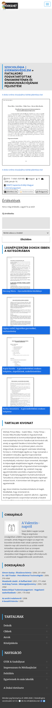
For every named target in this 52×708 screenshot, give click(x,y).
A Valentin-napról (31, 524)
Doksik (8, 625)
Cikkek (7, 631)
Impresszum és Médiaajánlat (20, 667)
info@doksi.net (33, 701)
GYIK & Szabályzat (14, 661)
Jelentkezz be (12, 191)
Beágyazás (43, 191)
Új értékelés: (8, 213)
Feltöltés (9, 673)
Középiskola (11, 643)
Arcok (7, 637)
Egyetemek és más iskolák (19, 679)
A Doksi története (14, 687)
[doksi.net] (10, 5)
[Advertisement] (26, 35)
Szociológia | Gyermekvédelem (17, 68)
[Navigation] (47, 4)
